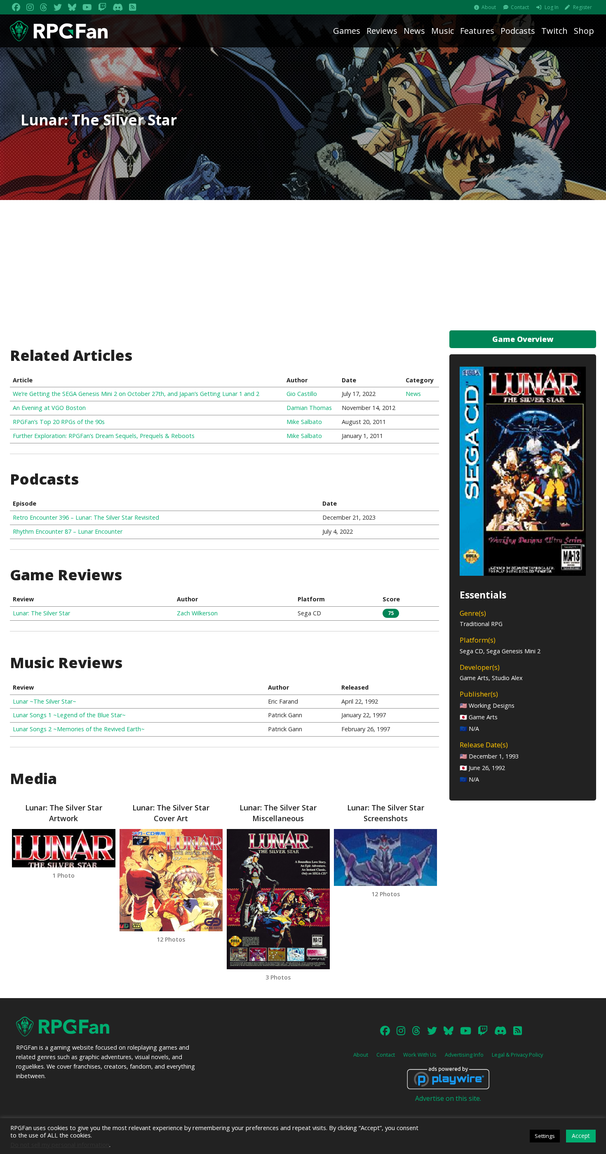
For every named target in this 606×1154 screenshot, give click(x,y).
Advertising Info (464, 1054)
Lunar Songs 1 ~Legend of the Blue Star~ (69, 715)
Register (582, 7)
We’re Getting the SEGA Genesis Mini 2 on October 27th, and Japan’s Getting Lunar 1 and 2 (136, 394)
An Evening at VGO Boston (49, 408)
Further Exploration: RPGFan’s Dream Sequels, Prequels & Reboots (104, 436)
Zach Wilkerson (197, 613)
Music (442, 30)
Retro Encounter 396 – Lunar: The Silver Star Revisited (86, 517)
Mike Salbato (304, 422)
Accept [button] (581, 1136)
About (489, 7)
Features (477, 30)
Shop (584, 30)
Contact (520, 7)
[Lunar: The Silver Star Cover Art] (171, 880)
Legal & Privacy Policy (517, 1054)
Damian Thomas (309, 408)
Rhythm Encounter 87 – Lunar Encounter (67, 531)
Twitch (554, 30)
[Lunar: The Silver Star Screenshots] (385, 857)
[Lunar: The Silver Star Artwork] (63, 848)
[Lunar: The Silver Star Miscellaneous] (278, 899)
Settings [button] (545, 1136)
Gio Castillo (302, 394)
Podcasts (517, 30)
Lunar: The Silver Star (41, 613)
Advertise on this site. (448, 1098)
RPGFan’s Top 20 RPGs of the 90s (59, 422)
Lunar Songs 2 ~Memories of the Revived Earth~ (79, 729)
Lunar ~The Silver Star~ (44, 701)
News (414, 30)
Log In (552, 7)
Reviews (381, 30)
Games (346, 30)
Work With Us (420, 1054)
